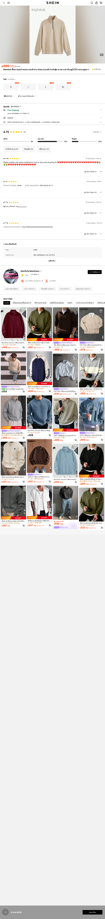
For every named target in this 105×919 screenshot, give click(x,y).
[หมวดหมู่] (8, 3)
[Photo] (22, 275)
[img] (13, 427)
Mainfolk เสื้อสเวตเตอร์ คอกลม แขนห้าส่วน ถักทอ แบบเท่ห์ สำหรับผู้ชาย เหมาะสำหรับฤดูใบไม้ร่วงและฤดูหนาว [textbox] (46, 69)
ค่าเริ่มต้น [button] (11, 79)
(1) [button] (96, 172)
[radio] (10, 87)
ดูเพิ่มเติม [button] (96, 132)
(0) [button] (95, 192)
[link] (92, 3)
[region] (52, 135)
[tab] (6, 303)
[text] (52, 163)
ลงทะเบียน (92, 912)
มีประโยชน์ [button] (90, 172)
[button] (4, 3)
